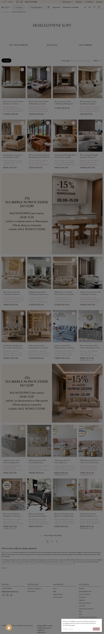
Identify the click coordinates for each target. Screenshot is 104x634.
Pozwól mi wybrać (68, 629)
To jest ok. (96, 629)
